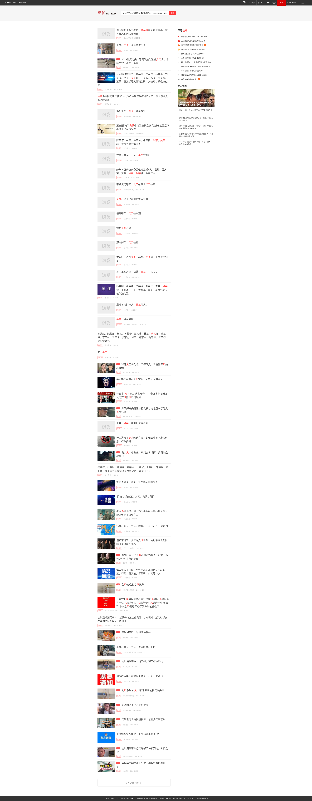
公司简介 (140, 798)
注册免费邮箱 (291, 3)
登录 (281, 3)
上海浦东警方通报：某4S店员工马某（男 (138, 733)
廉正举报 (198, 798)
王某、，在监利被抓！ (131, 44)
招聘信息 (154, 798)
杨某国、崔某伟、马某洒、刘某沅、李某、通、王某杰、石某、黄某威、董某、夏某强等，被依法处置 (142, 289)
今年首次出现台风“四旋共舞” (192, 71)
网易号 (119, 38)
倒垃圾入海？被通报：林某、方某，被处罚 (139, 675)
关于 (102, 352)
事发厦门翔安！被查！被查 (135, 184)
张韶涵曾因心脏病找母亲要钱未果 (194, 75)
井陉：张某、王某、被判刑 (133, 155)
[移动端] (244, 2)
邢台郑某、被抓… (128, 242)
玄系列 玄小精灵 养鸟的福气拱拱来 (142, 690)
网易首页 (8, 3)
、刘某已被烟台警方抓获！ (133, 198)
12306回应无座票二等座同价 (192, 45)
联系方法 (147, 798)
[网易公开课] (252, 2)
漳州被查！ (124, 227)
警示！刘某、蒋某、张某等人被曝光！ (137, 482)
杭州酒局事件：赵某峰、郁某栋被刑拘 (142, 661)
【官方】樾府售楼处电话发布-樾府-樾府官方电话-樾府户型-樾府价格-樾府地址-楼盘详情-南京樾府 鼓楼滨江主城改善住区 (142, 602)
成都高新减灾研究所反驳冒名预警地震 (195, 66)
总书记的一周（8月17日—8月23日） (195, 36)
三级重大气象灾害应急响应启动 (193, 41)
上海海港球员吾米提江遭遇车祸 (193, 58)
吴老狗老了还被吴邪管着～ (136, 704)
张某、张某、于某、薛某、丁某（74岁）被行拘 (142, 525)
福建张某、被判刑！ (129, 213)
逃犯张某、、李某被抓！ (132, 111)
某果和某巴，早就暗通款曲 (136, 632)
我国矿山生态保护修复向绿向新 (193, 49)
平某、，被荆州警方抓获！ (133, 423)
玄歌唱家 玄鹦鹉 (132, 584)
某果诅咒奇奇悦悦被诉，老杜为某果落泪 (143, 719)
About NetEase (131, 798)
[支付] (268, 2)
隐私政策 (168, 798)
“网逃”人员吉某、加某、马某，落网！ (136, 496)
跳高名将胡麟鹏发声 (188, 79)
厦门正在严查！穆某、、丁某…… (136, 271)
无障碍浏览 (22, 3)
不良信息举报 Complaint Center (183, 798)
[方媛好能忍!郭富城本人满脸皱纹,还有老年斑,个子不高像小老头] (196, 98)
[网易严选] (260, 2)
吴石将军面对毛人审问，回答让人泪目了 (139, 379)
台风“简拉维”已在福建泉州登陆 (193, 53)
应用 (14, 3)
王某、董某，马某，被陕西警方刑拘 (135, 646)
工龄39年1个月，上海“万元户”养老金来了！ (195, 110)
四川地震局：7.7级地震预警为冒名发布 (196, 62)
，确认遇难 (124, 319)
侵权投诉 (205, 798)
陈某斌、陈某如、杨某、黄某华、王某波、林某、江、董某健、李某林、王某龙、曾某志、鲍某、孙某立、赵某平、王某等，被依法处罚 (133, 337)
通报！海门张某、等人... (131, 304)
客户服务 (161, 798)
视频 (118, 67)
